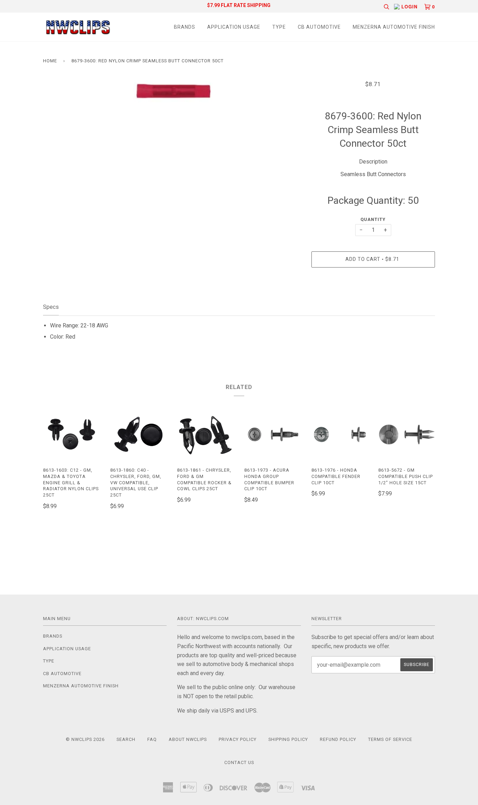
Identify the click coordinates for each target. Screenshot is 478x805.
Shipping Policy (288, 739)
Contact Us (239, 762)
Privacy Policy (237, 739)
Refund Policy (338, 739)
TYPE (279, 27)
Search (126, 739)
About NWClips (188, 739)
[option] (172, 91)
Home (50, 60)
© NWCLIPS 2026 (85, 739)
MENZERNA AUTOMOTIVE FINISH (394, 27)
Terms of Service (390, 739)
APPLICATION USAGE (233, 27)
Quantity (373, 219)
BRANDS (184, 27)
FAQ (152, 739)
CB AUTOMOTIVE (319, 27)
